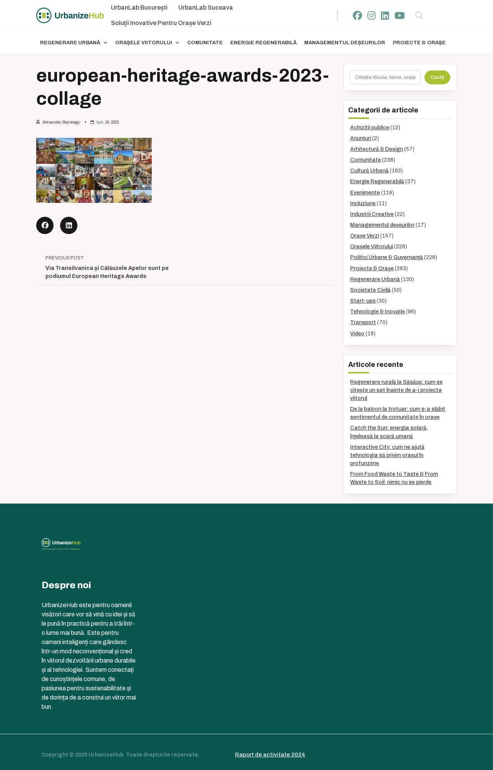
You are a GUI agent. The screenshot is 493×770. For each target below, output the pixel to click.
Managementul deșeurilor (344, 42)
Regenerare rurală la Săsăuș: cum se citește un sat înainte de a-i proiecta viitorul (396, 390)
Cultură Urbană (369, 171)
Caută (437, 77)
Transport (363, 322)
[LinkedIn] (385, 15)
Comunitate (205, 42)
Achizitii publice (369, 128)
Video (357, 333)
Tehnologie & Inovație (377, 312)
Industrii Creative (372, 214)
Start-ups (363, 301)
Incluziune (363, 203)
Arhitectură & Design (376, 149)
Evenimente (365, 193)
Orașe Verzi (364, 236)
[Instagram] (371, 15)
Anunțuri (360, 138)
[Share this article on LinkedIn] (68, 225)
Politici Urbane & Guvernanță (386, 257)
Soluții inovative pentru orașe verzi (161, 23)
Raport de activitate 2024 (270, 755)
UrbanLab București (139, 7)
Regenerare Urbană (70, 42)
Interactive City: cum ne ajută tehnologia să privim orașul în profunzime (387, 455)
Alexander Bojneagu (61, 122)
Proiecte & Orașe (419, 42)
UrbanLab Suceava (205, 7)
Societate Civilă (370, 290)
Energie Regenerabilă (263, 42)
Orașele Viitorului (143, 42)
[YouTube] (399, 15)
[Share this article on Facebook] (45, 225)
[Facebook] (357, 15)
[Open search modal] (419, 15)
